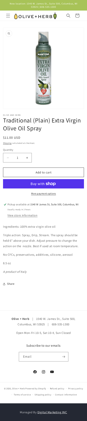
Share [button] (11, 284)
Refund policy (57, 388)
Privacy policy (75, 388)
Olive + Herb (18, 388)
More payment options (43, 193)
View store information (22, 215)
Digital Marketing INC (52, 412)
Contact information (66, 394)
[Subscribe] (63, 356)
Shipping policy (43, 394)
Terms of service (22, 394)
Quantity (8, 150)
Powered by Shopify (35, 388)
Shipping (7, 143)
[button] (8, 15)
